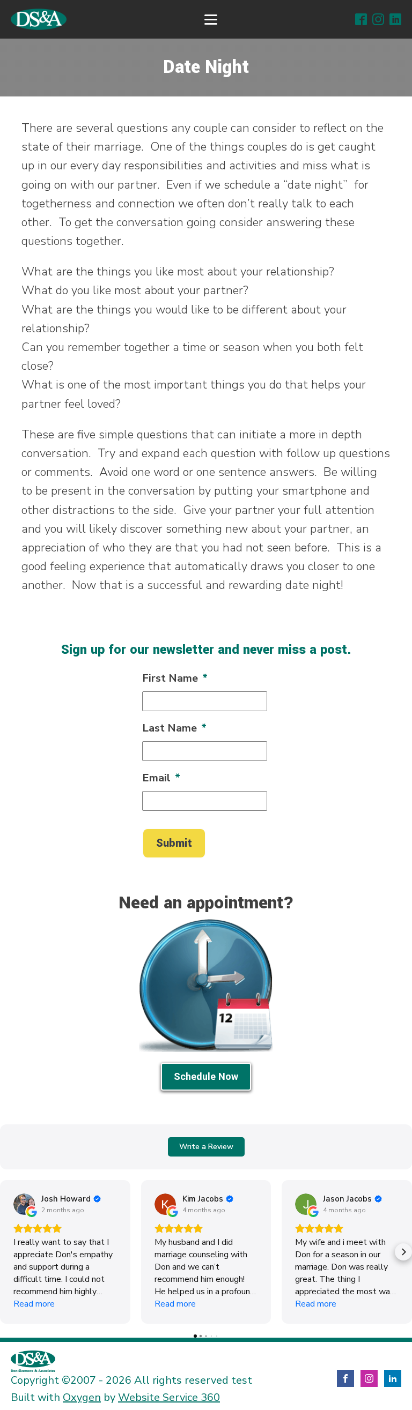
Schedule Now (206, 1077)
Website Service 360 (169, 1397)
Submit (174, 843)
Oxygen (82, 1397)
